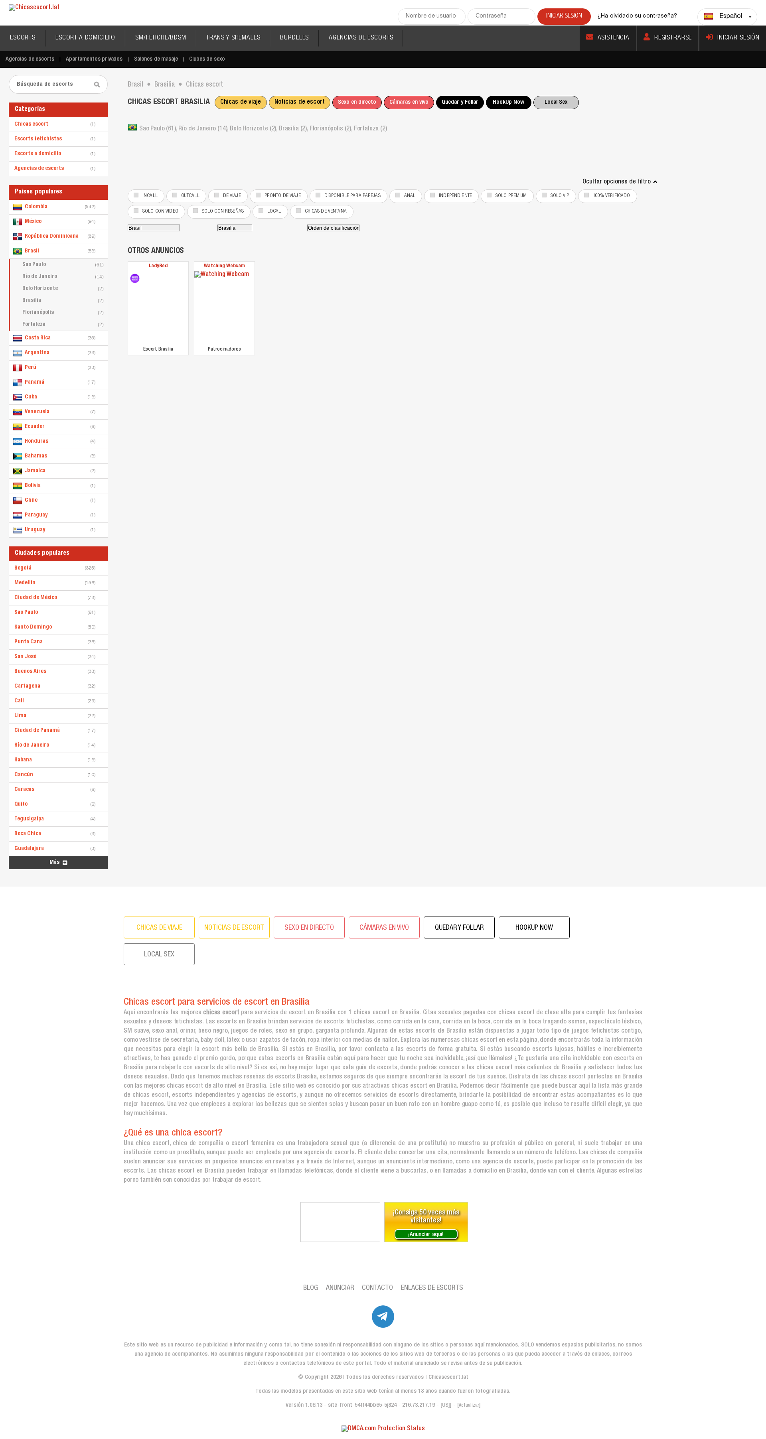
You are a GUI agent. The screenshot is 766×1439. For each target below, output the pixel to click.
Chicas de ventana (326, 211)
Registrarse (673, 38)
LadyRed (158, 266)
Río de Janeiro (63, 277)
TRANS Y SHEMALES (233, 38)
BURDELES (294, 38)
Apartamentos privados (94, 59)
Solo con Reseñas (223, 211)
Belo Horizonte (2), (254, 129)
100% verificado (611, 196)
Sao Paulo (63, 265)
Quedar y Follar (460, 102)
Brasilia (63, 301)
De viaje (232, 196)
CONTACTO (377, 1288)
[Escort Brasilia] (135, 278)
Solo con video (160, 211)
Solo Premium (511, 196)
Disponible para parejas (352, 196)
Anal (410, 196)
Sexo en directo (357, 102)
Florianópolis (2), (332, 129)
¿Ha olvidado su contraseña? (637, 16)
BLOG (310, 1288)
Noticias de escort (299, 102)
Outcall (190, 196)
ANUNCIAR (340, 1288)
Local (274, 211)
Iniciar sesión (738, 38)
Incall (150, 196)
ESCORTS (23, 38)
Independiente (455, 196)
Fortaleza (63, 324)
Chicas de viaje (240, 102)
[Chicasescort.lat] (34, 8)
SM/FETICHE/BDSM (160, 38)
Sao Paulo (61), (158, 129)
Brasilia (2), (294, 129)
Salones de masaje (156, 59)
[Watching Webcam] (224, 307)
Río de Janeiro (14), (204, 129)
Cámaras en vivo (408, 102)
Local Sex (556, 102)
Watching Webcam (224, 266)
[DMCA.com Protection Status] (383, 1429)
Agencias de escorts (30, 59)
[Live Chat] (340, 1222)
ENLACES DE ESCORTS (432, 1288)
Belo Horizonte (63, 289)
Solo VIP (560, 196)
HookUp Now (508, 102)
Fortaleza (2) (370, 129)
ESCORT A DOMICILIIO (85, 38)
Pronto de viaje (283, 196)
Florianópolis (63, 312)
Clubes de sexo (207, 59)
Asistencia (614, 38)
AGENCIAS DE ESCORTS (361, 38)
